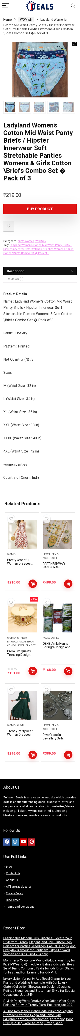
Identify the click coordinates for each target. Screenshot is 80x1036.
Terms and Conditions (20, 906)
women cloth (16, 725)
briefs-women (26, 241)
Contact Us (13, 873)
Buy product (40, 209)
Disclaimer (13, 900)
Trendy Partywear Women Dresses (20, 732)
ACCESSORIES (51, 637)
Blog (9, 866)
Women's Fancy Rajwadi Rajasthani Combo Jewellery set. (21, 641)
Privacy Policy (14, 893)
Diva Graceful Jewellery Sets (53, 736)
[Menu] (5, 6)
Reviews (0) (15, 279)
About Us (12, 880)
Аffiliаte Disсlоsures (19, 886)
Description (15, 271)
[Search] (73, 6)
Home (7, 19)
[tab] (40, 271)
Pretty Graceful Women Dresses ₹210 (19, 563)
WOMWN (26, 19)
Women (11, 554)
